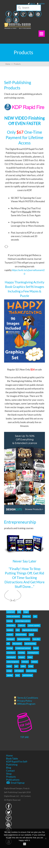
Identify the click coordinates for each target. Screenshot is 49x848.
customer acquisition (33, 625)
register (42, 3)
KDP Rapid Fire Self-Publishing (17, 763)
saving (31, 666)
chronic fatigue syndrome (23, 621)
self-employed (19, 671)
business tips (26, 616)
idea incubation (17, 643)
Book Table (12, 758)
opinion (9, 666)
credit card (21, 625)
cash (35, 616)
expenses (9, 634)
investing (9, 648)
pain (16, 666)
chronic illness (11, 625)
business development (13, 616)
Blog (8, 767)
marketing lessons (33, 652)
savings (9, 671)
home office (36, 639)
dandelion (10, 630)
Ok (24, 844)
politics (23, 666)
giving (31, 634)
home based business (23, 639)
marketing (21, 652)
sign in (32, 3)
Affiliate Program (26, 703)
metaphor (21, 657)
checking (9, 621)
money (30, 657)
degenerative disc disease (30, 630)
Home (9, 755)
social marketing (31, 671)
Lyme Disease (11, 652)
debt (17, 630)
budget (26, 612)
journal (36, 648)
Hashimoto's (10, 639)
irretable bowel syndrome (23, 648)
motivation (25, 662)
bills (19, 612)
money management (12, 662)
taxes (17, 675)
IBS (8, 643)
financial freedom (21, 634)
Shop (9, 773)
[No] (45, 838)
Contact (10, 770)
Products (11, 776)
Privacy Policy (24, 700)
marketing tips (11, 657)
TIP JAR (24, 737)
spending (9, 675)
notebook (34, 662)
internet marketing (30, 643)
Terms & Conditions (27, 697)
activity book (10, 612)
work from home (27, 675)
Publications (12, 779)
